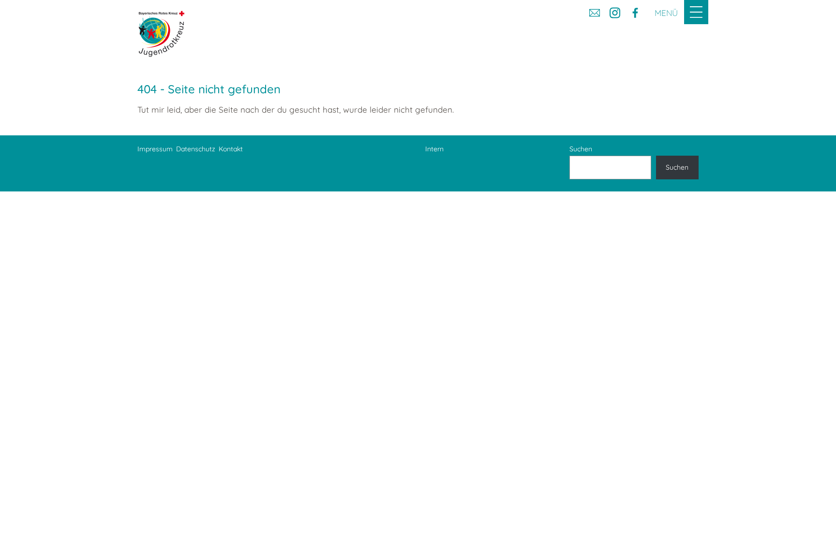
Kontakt (231, 149)
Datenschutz (195, 149)
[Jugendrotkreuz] (161, 34)
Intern (434, 149)
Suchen (580, 149)
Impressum (155, 149)
